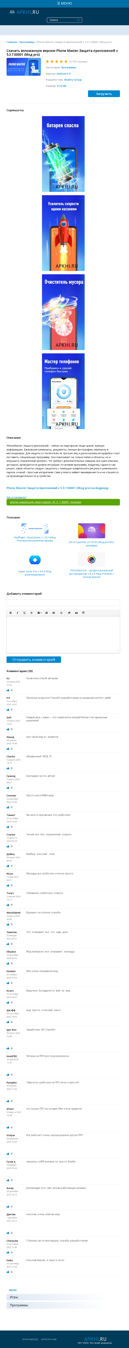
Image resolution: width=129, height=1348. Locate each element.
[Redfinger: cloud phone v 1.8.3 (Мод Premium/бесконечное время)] (35, 528)
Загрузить (104, 94)
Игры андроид (30, 1339)
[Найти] (78, 20)
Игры (14, 1297)
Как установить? (16, 497)
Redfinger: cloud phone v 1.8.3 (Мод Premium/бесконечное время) (35, 539)
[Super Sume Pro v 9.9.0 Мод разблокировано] (35, 560)
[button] (10, 613)
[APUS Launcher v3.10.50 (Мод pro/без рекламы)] (91, 530)
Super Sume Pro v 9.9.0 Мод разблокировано (34, 573)
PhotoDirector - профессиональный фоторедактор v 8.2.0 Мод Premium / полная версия (91, 574)
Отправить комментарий (33, 659)
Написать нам (48, 1339)
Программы (68, 67)
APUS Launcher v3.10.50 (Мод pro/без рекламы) (91, 543)
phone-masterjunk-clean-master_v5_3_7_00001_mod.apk (45, 502)
